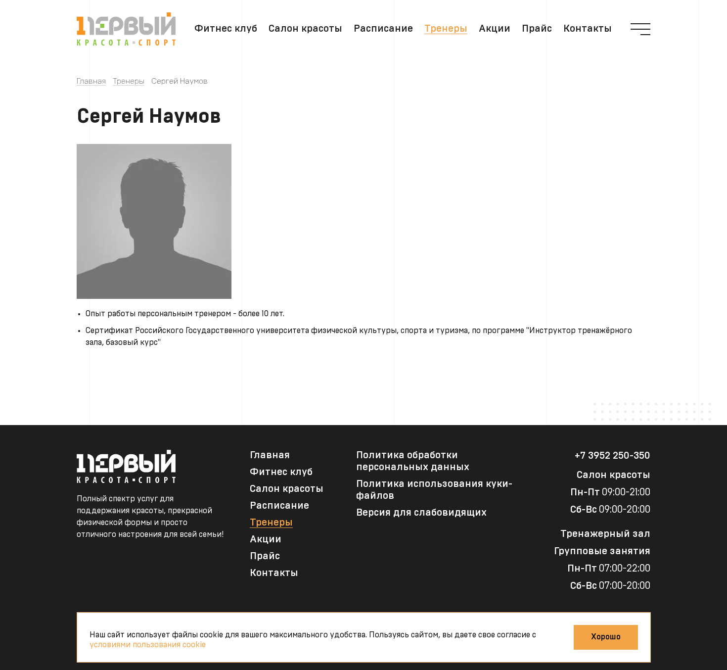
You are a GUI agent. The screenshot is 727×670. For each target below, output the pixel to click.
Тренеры (445, 29)
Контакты (587, 29)
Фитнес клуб (225, 29)
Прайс (537, 29)
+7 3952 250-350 (612, 456)
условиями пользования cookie (148, 645)
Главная (91, 81)
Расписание (383, 29)
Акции (494, 29)
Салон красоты (305, 29)
